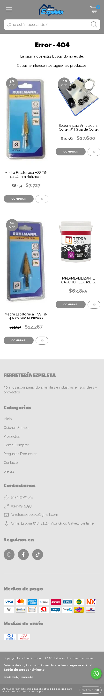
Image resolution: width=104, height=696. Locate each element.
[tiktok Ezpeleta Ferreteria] (37, 554)
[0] (94, 11)
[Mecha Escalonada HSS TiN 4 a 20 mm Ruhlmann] (42, 341)
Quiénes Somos (16, 428)
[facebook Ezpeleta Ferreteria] (23, 554)
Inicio (8, 419)
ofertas (9, 471)
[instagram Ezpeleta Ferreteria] (9, 554)
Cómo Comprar (16, 445)
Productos (12, 436)
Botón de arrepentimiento (24, 669)
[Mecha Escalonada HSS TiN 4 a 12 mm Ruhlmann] (42, 199)
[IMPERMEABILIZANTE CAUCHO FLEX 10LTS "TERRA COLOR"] (94, 305)
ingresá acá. (78, 665)
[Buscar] (94, 24)
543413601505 (22, 497)
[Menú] (9, 10)
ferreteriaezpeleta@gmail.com (34, 515)
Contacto (11, 463)
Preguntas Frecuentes (20, 454)
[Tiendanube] (19, 677)
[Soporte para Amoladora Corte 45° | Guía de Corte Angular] (94, 152)
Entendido (90, 690)
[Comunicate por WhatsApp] (96, 673)
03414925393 (21, 506)
